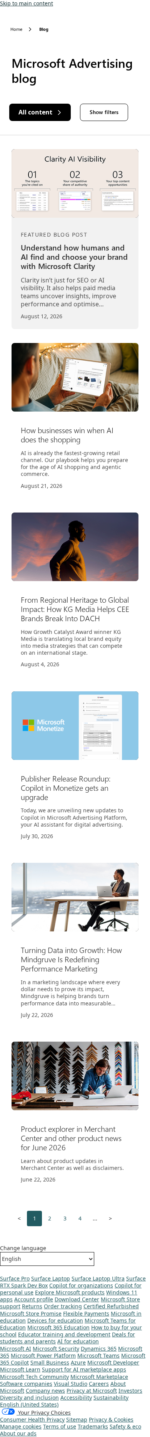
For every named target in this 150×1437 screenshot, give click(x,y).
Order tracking (63, 1306)
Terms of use (59, 1426)
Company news (45, 1390)
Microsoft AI (15, 1348)
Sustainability (110, 1397)
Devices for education (55, 1320)
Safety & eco (125, 1426)
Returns (32, 1306)
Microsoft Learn (20, 1369)
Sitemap (76, 1419)
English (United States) (29, 1404)
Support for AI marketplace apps (84, 1369)
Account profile (33, 1299)
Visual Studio (70, 1383)
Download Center (77, 1299)
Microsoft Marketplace (99, 1376)
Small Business (49, 1362)
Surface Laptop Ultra (98, 1278)
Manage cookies (21, 1426)
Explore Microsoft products (70, 1292)
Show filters (104, 112)
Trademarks (93, 1426)
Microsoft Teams (98, 1355)
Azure (78, 1362)
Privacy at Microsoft (92, 1390)
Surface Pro (15, 1278)
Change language (23, 1248)
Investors (130, 1390)
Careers (99, 1383)
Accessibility (76, 1397)
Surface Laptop (50, 1278)
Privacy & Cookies (111, 1419)
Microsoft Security (56, 1348)
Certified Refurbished (111, 1306)
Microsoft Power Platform (43, 1355)
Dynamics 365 (99, 1348)
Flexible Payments (86, 1313)
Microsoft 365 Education (58, 1327)
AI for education (78, 1341)
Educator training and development (64, 1334)
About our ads (18, 1433)
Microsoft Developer (113, 1362)
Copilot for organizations (81, 1285)
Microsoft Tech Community (34, 1376)
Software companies (26, 1383)
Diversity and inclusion (29, 1397)
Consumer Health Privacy (32, 1419)
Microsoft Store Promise (31, 1313)
